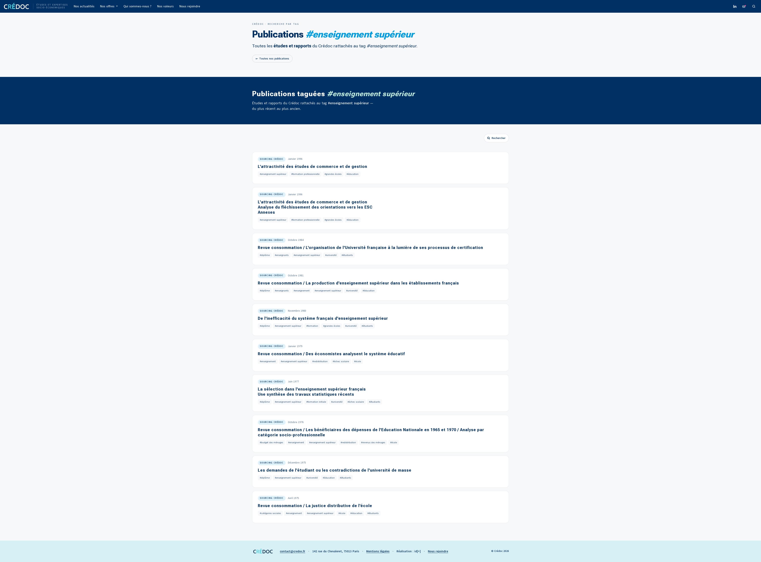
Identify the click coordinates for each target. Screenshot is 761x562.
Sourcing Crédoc (272, 159)
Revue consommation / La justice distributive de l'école (315, 505)
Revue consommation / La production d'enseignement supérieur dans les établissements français (358, 283)
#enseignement (302, 290)
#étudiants (347, 255)
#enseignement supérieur (273, 174)
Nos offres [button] (107, 6)
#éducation (353, 174)
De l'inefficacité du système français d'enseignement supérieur (323, 318)
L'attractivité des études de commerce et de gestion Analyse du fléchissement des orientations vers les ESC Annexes (315, 207)
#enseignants (282, 255)
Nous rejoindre (189, 6)
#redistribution (320, 361)
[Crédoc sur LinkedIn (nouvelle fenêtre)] (735, 6)
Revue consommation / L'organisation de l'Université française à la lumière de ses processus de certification (370, 247)
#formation (312, 325)
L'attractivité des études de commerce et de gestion (312, 166)
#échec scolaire (341, 361)
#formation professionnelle (305, 174)
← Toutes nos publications (272, 58)
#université (331, 255)
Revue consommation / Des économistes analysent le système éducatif (331, 353)
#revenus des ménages (373, 442)
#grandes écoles (333, 174)
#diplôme (265, 255)
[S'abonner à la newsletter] (744, 6)
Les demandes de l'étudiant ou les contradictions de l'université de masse (334, 470)
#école (357, 361)
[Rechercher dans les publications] (754, 6)
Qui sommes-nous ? (137, 6)
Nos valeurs (165, 6)
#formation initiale (316, 401)
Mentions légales (377, 551)
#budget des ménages (271, 442)
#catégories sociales (270, 513)
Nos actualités (84, 6)
